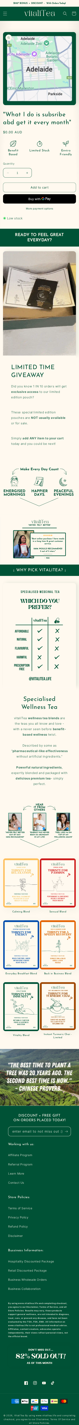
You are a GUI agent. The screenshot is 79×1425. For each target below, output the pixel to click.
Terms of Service (20, 1208)
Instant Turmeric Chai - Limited (58, 1036)
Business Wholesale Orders (27, 1279)
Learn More (16, 1173)
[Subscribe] (66, 1131)
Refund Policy (18, 1226)
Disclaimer (15, 1235)
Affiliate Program (20, 1155)
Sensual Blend (57, 912)
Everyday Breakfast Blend (21, 973)
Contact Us (16, 1182)
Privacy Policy (18, 1217)
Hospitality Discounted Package (31, 1261)
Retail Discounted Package (27, 1270)
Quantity (8, 163)
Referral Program (20, 1164)
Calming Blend (21, 912)
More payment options (39, 208)
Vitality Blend (21, 1035)
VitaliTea (19, 1415)
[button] (5, 13)
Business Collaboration (24, 1288)
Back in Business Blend (58, 973)
